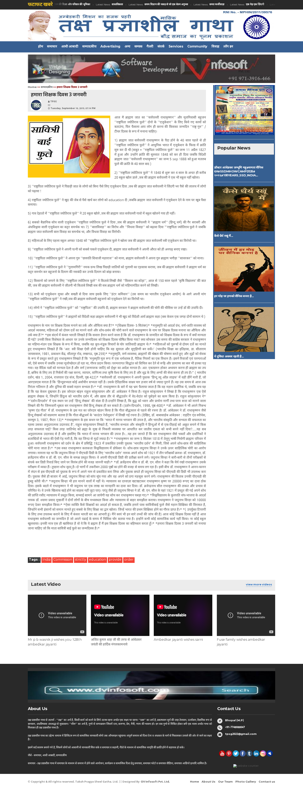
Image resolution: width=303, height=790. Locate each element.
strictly (80, 560)
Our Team (225, 782)
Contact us (267, 782)
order (129, 560)
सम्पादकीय (47, 87)
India (46, 560)
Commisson (62, 560)
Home (32, 87)
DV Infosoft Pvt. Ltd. (155, 782)
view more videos (259, 584)
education (97, 560)
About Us (208, 782)
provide (115, 560)
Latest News (55, 4)
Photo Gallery (245, 782)
